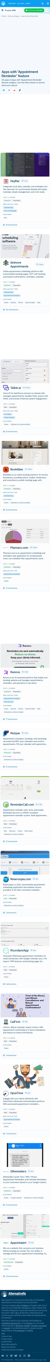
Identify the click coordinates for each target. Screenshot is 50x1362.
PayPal (30, 1330)
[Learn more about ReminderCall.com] (6, 805)
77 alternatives (11, 719)
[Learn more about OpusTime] (6, 1093)
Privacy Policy (6, 1339)
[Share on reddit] (14, 90)
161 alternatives (12, 310)
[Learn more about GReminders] (6, 1172)
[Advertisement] (25, 43)
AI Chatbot (7, 414)
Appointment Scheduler (12, 295)
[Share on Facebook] (4, 90)
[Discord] (2, 1355)
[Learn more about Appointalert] (6, 1243)
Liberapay (21, 1330)
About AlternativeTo (9, 1344)
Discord (29, 1323)
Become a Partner (8, 1347)
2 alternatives (11, 913)
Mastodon (20, 1325)
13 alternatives (11, 1205)
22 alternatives (11, 588)
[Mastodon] (11, 1355)
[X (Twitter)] (7, 1355)
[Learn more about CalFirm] (6, 1022)
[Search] (42, 3)
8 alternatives (11, 984)
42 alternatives (11, 510)
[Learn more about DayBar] (6, 181)
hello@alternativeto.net (10, 1323)
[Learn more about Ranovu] (6, 672)
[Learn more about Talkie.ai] (6, 388)
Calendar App (8, 207)
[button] (25, 181)
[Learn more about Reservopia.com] (6, 879)
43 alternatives (11, 431)
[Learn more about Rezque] (6, 733)
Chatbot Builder (9, 417)
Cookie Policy (6, 1341)
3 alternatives (11, 1055)
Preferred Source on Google (12, 1350)
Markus (26, 1305)
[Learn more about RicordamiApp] (6, 951)
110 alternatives (12, 1276)
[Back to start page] (3, 3)
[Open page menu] (48, 3)
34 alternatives (11, 225)
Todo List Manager (10, 211)
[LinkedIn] (29, 1355)
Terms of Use (6, 1336)
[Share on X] (9, 90)
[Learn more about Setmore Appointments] (6, 263)
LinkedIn (6, 1328)
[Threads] (20, 1355)
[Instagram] (24, 1355)
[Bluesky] (16, 1355)
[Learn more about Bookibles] (6, 469)
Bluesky (27, 1325)
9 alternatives (11, 1134)
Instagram (42, 1325)
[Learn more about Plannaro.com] (6, 548)
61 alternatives (11, 767)
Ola (18, 1305)
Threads (34, 1325)
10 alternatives (11, 841)
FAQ (3, 1333)
